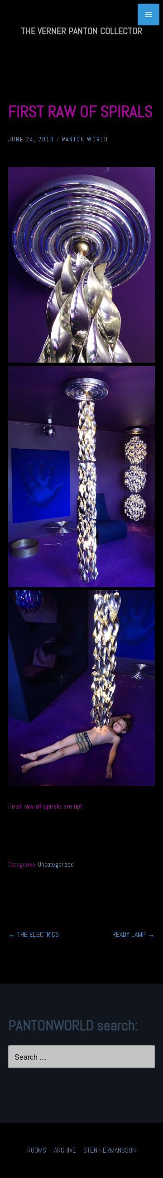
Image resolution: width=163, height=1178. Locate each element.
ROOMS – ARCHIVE (51, 1150)
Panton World (85, 139)
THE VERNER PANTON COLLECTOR (81, 31)
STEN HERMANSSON (109, 1150)
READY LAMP (133, 934)
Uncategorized (56, 864)
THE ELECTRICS (33, 934)
